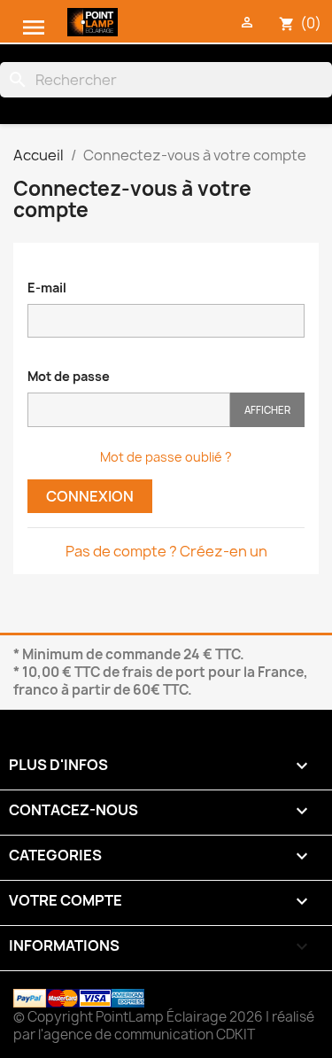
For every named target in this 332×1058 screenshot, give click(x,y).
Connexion (90, 496)
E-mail (46, 287)
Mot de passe (68, 376)
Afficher (267, 409)
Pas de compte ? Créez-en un (166, 551)
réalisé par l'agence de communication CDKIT (163, 1025)
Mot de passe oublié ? (166, 456)
